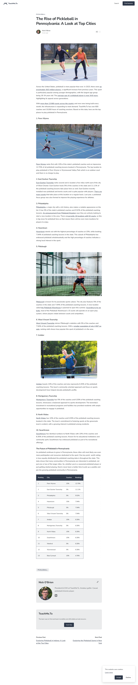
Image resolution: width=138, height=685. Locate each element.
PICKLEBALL (43, 570)
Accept (118, 677)
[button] (100, 32)
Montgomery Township (45, 399)
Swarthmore (41, 434)
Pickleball (40, 14)
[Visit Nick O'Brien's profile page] (98, 582)
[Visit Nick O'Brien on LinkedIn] (56, 595)
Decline (128, 677)
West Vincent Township (45, 323)
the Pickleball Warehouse (51, 308)
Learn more (109, 672)
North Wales (41, 418)
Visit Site (69, 625)
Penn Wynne (41, 164)
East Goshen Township (45, 183)
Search (116, 3)
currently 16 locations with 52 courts (82, 216)
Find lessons (128, 3)
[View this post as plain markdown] (97, 32)
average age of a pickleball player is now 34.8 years (78, 95)
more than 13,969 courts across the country (57, 103)
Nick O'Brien (46, 31)
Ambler (39, 384)
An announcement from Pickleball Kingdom (59, 213)
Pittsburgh (40, 302)
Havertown (40, 231)
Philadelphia (41, 207)
